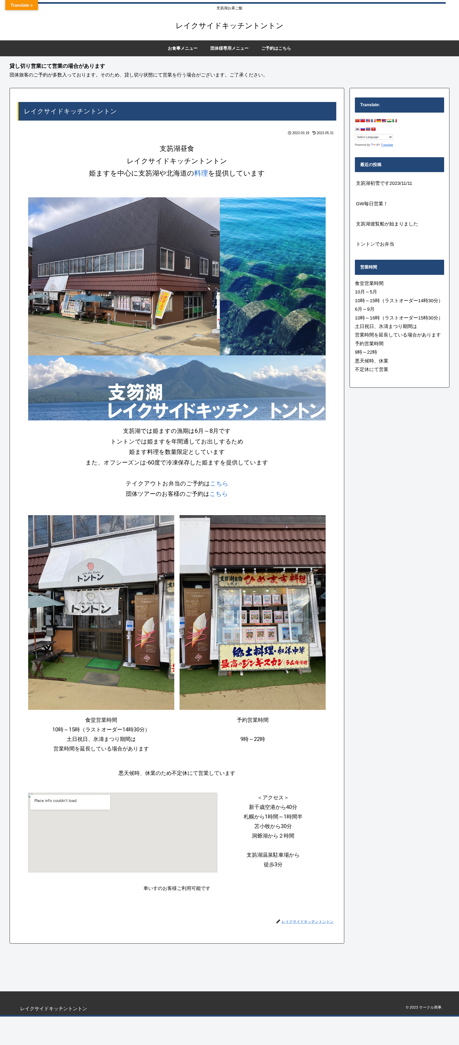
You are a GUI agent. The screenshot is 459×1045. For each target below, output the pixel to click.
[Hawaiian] (383, 120)
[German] (378, 120)
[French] (373, 120)
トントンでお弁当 (375, 244)
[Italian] (394, 120)
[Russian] (362, 129)
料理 (201, 173)
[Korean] (357, 129)
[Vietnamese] (373, 129)
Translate (387, 144)
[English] (368, 120)
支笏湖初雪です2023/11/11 (384, 183)
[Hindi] (389, 120)
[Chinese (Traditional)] (362, 120)
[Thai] (368, 129)
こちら (219, 483)
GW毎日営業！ (372, 203)
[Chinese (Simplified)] (357, 120)
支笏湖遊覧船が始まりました (387, 224)
